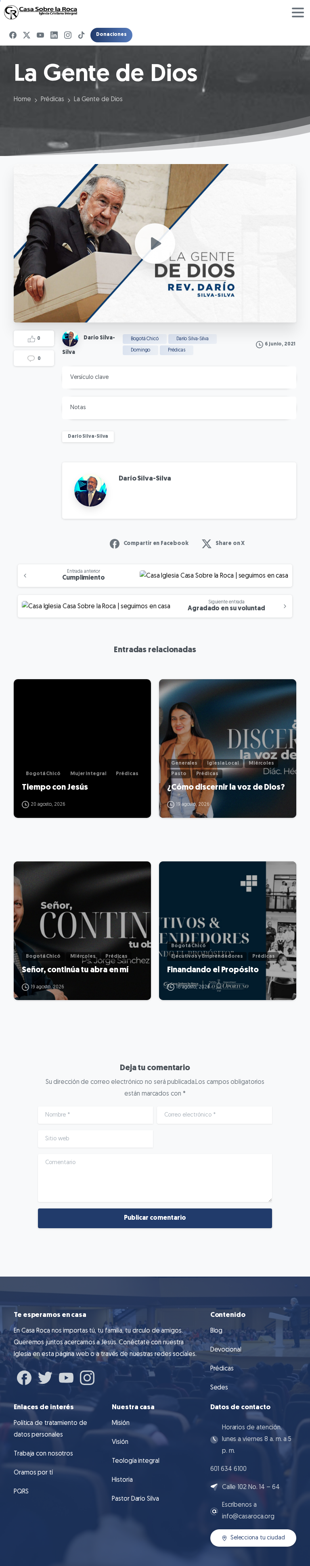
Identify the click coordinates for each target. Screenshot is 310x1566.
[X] (27, 35)
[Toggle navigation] (298, 12)
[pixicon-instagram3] (87, 1377)
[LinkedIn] (54, 35)
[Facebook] (13, 35)
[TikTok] (81, 35)
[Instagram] (68, 35)
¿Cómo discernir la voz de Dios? (226, 788)
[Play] (155, 243)
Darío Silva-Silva (88, 436)
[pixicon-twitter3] (45, 1377)
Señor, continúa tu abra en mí (75, 970)
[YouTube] (40, 35)
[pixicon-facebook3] (24, 1377)
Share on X (230, 544)
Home (22, 99)
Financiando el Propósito (213, 970)
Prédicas (52, 99)
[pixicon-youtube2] (66, 1377)
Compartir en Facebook (156, 544)
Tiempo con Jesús (55, 788)
